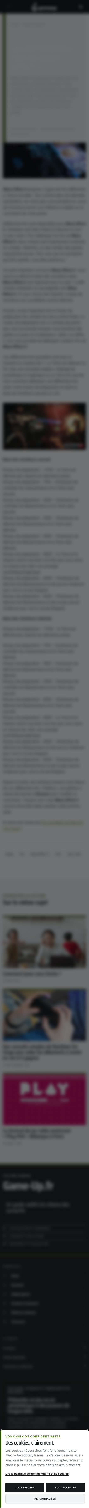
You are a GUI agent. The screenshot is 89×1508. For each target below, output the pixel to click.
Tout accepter (65, 1487)
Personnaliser (45, 1498)
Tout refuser (25, 1487)
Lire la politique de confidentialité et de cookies (37, 1473)
